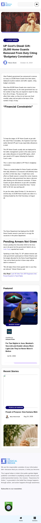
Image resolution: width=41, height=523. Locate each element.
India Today (7, 249)
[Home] (21, 518)
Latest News (12, 40)
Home (21, 520)
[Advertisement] (20, 122)
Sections (7, 521)
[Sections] (6, 517)
